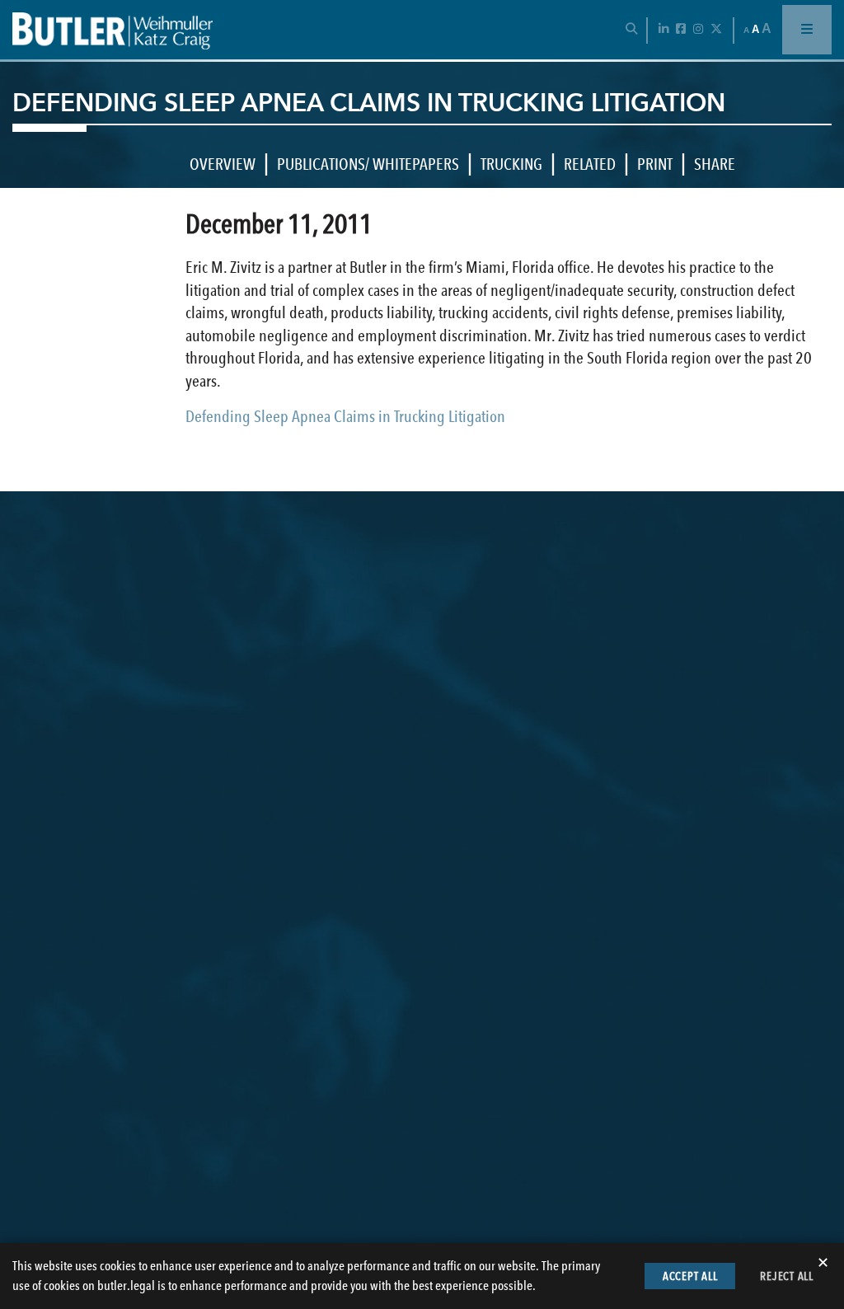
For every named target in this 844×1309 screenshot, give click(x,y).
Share (714, 164)
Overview (223, 164)
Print (655, 164)
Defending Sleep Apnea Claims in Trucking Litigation (345, 416)
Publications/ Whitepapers (368, 164)
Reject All (787, 1276)
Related (590, 164)
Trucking (511, 164)
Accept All (690, 1276)
